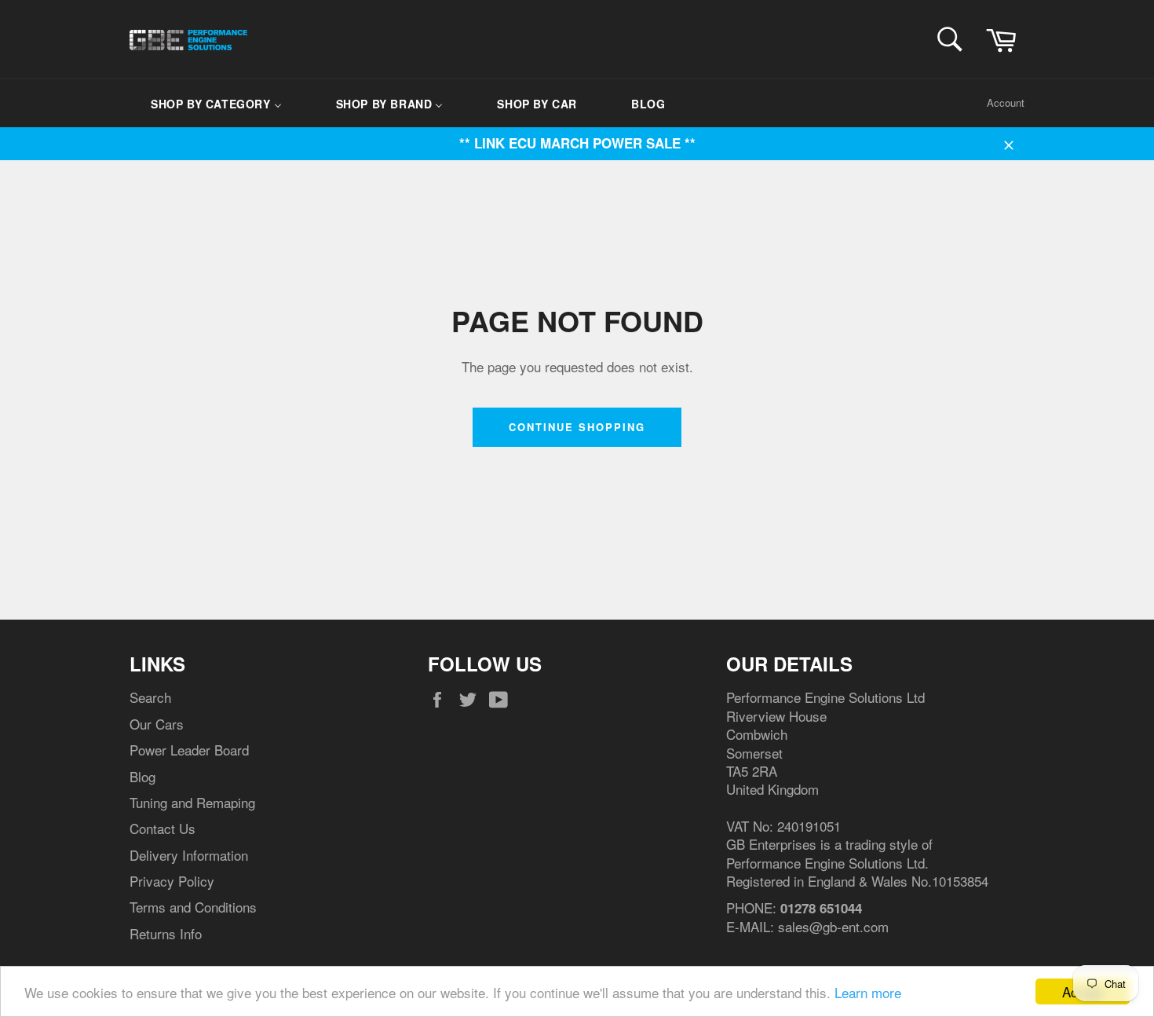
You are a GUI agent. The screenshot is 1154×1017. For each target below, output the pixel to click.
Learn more (867, 992)
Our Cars (157, 723)
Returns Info (166, 933)
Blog (142, 776)
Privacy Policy (172, 881)
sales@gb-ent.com (833, 926)
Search (150, 697)
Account (1005, 102)
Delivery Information (189, 855)
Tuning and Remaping (192, 802)
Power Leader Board (189, 749)
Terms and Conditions (193, 906)
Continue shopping (577, 426)
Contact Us (162, 828)
